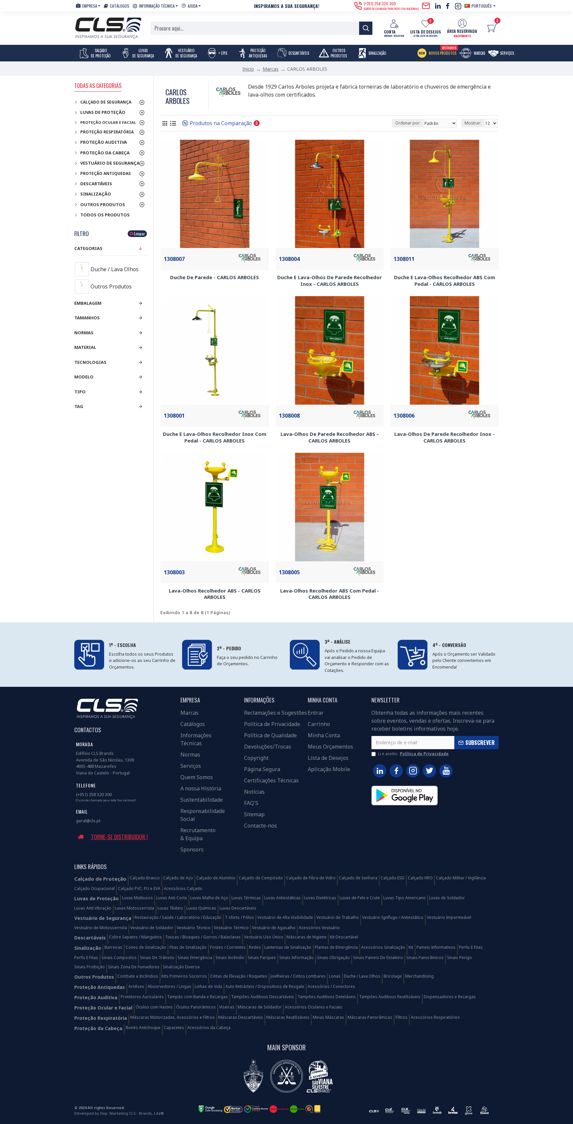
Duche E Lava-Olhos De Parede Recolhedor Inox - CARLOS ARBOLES (329, 280)
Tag (78, 406)
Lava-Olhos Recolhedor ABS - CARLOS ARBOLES (215, 594)
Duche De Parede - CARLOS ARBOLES (214, 277)
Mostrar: (473, 123)
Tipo (80, 392)
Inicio (248, 69)
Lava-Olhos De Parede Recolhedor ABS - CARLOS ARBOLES (330, 437)
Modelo (84, 377)
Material (85, 347)
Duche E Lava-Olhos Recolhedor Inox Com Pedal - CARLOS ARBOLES (214, 437)
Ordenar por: (407, 123)
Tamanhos (87, 318)
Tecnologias (90, 362)
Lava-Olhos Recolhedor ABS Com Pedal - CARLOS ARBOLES (329, 594)
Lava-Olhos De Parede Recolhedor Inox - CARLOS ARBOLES (444, 437)
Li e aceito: (413, 754)
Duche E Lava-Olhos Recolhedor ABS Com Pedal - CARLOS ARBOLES (444, 280)
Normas (84, 333)
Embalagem (87, 303)
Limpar (139, 233)
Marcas (271, 69)
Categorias (88, 248)
